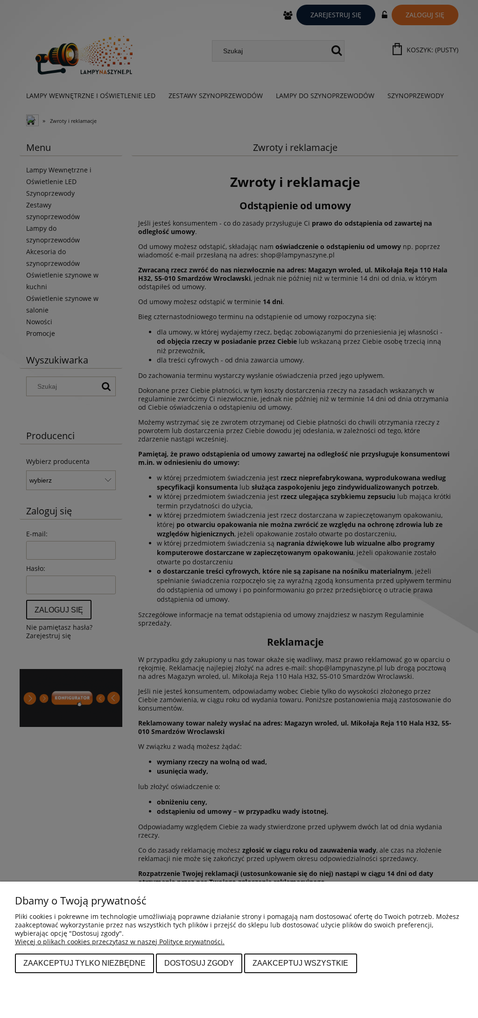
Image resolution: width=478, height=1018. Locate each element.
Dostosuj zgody (199, 963)
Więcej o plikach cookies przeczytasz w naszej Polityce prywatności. (120, 941)
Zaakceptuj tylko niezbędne (84, 963)
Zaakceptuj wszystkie (300, 963)
